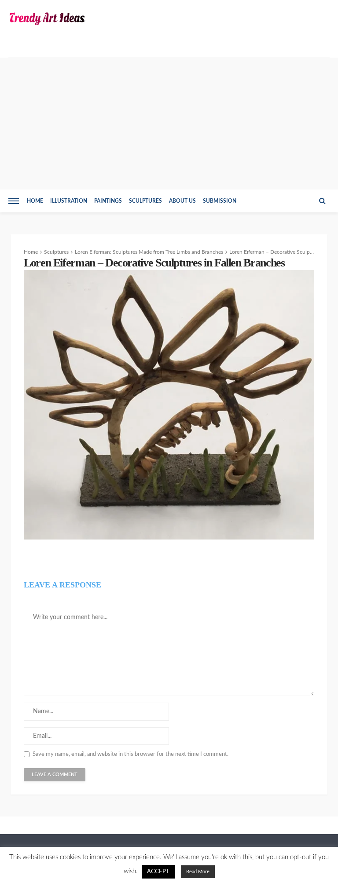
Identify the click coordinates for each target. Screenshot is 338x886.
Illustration (68, 201)
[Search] (322, 201)
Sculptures (145, 201)
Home (35, 201)
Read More (197, 871)
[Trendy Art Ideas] (46, 19)
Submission (219, 201)
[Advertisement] (169, 123)
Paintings (108, 201)
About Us (182, 201)
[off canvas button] (13, 201)
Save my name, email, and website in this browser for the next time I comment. (130, 754)
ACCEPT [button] (158, 872)
